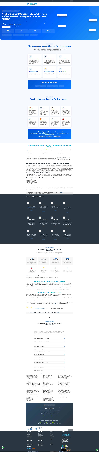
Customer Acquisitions (30, 444)
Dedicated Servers (29, 436)
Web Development (40, 433)
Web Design (40, 434)
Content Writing (40, 437)
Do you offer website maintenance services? (40, 359)
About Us (51, 433)
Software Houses (40, 442)
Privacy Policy (34, 451)
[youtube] (34, 448)
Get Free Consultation (6, 26)
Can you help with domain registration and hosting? (41, 362)
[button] (65, 158)
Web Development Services (42, 136)
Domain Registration (55, 420)
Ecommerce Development (57, 136)
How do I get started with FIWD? (38, 370)
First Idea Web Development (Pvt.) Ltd (40, 308)
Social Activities (52, 436)
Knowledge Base (52, 442)
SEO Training (40, 444)
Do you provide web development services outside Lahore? (42, 335)
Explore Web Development (15, 26)
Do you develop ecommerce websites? (39, 346)
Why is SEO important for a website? (39, 367)
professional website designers (31, 207)
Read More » (31, 210)
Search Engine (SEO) (41, 436)
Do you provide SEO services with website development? (41, 351)
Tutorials (51, 443)
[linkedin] (30, 448)
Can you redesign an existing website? (39, 354)
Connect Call (61, 192)
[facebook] (27, 448)
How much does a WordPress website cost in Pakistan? (41, 341)
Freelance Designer (40, 443)
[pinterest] (32, 448)
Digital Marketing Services (48, 420)
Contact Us (51, 444)
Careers (51, 435)
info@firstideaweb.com (66, 441)
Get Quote (58, 312)
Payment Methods (40, 445)
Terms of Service (29, 451)
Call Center (28, 442)
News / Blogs (51, 434)
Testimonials (51, 437)
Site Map (37, 451)
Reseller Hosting (29, 434)
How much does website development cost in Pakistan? (41, 338)
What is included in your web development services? (41, 343)
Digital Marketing (40, 435)
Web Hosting (28, 433)
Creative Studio (29, 443)
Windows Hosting (29, 437)
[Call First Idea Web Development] (97, 450)
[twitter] (29, 448)
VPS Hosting (28, 435)
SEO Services (49, 136)
